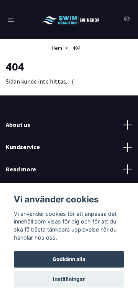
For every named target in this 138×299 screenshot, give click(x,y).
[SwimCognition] (70, 19)
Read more (21, 169)
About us (18, 124)
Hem (57, 47)
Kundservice (23, 147)
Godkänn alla (69, 259)
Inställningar (69, 279)
